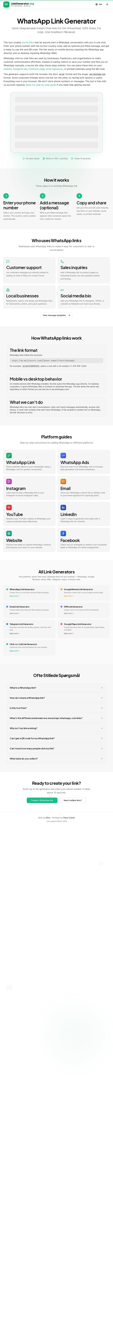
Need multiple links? (73, 800)
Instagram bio (20, 69)
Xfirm (48, 817)
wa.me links (28, 42)
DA (100, 4)
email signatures (54, 69)
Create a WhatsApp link (42, 800)
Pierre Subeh (69, 817)
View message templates (54, 315)
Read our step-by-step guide (41, 84)
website (8, 69)
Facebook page (37, 69)
